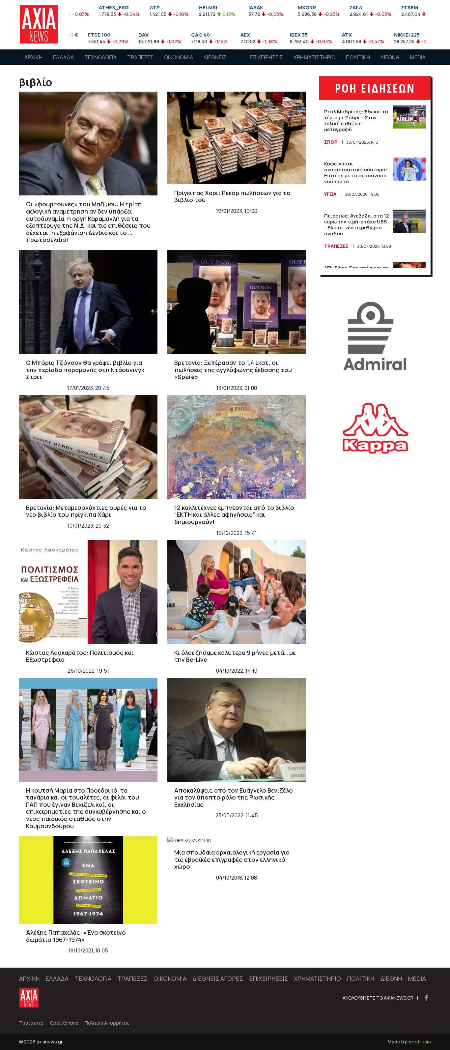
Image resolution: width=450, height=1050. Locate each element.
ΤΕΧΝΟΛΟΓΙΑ (100, 57)
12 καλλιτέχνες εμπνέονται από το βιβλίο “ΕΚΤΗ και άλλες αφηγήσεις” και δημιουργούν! (234, 515)
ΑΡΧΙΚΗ (33, 57)
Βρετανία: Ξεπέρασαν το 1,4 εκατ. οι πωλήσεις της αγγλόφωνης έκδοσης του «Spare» (233, 370)
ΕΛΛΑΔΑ (63, 57)
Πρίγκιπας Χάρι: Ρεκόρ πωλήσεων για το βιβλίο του (232, 196)
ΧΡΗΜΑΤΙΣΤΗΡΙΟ (314, 57)
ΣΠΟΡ (331, 142)
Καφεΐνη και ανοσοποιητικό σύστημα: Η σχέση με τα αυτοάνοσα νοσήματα (355, 172)
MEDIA (418, 57)
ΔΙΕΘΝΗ (389, 57)
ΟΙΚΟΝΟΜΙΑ (178, 57)
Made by (409, 1041)
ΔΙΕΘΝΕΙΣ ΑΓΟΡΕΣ (215, 63)
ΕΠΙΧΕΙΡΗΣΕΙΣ (266, 57)
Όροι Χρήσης (64, 1023)
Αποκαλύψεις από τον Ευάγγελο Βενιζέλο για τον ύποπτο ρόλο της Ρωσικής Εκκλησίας (233, 797)
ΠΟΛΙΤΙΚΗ (358, 57)
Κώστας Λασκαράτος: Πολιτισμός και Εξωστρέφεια (80, 656)
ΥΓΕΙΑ (330, 194)
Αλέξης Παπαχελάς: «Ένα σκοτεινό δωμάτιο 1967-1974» (76, 936)
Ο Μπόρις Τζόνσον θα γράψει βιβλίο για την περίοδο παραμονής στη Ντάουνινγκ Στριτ (85, 370)
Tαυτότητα (31, 1023)
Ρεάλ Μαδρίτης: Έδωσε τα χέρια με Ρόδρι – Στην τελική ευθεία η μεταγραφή (356, 120)
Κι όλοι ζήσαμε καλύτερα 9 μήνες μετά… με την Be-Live (235, 656)
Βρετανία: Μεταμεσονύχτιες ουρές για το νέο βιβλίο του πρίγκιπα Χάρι (86, 511)
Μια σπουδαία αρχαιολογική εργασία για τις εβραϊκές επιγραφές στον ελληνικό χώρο (232, 859)
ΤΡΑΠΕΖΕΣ (140, 57)
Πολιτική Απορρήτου (107, 1023)
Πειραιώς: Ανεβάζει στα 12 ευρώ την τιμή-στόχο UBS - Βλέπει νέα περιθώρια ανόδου (356, 224)
